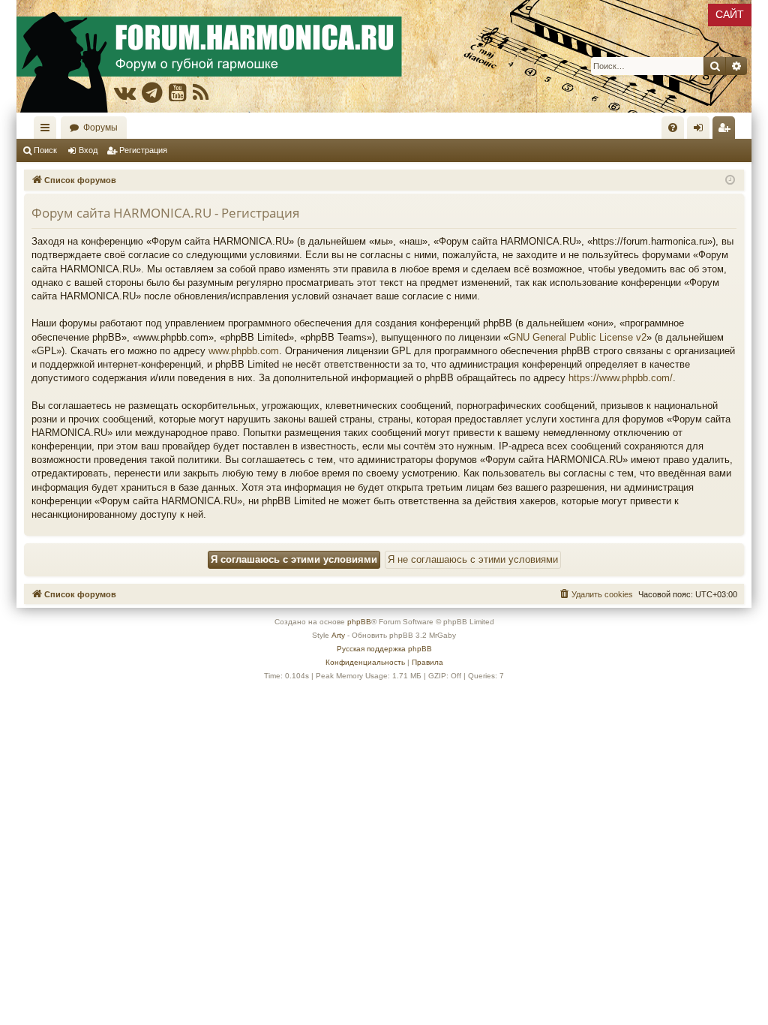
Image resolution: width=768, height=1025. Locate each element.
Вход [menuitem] (702, 130)
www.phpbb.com (243, 350)
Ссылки (48, 130)
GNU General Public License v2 (577, 337)
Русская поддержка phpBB (384, 649)
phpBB (359, 622)
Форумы (100, 127)
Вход (88, 150)
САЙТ (730, 14)
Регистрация (143, 150)
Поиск (45, 150)
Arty (338, 635)
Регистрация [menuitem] (726, 130)
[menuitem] (673, 127)
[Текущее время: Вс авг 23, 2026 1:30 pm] (730, 180)
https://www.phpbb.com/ (620, 377)
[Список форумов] (384, 56)
